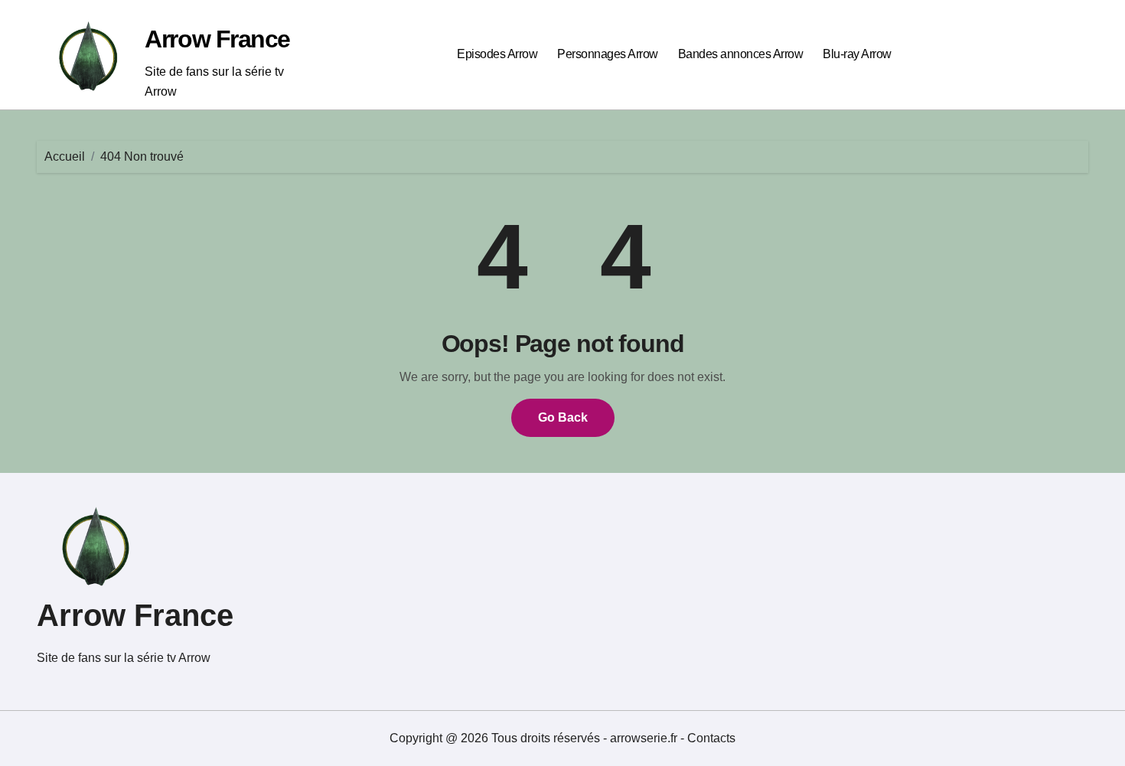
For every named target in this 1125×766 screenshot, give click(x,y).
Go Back (563, 417)
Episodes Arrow (497, 53)
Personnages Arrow (607, 53)
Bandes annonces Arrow (741, 53)
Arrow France (217, 39)
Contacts (711, 738)
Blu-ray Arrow (857, 53)
